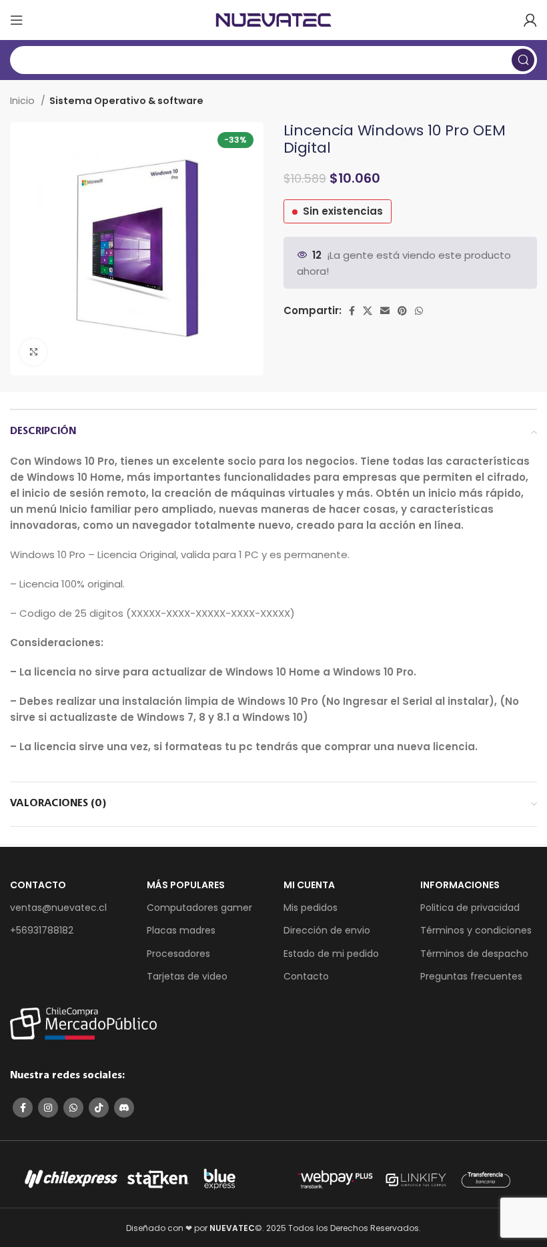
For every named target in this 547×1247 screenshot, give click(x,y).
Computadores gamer (199, 907)
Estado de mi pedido (331, 953)
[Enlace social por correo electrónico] (385, 310)
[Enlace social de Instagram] (48, 1108)
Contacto (306, 976)
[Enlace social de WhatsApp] (419, 310)
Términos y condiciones (476, 930)
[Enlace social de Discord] (124, 1108)
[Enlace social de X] (367, 310)
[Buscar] (523, 60)
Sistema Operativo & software (126, 100)
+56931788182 (41, 930)
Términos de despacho (474, 953)
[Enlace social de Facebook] (352, 310)
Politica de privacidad (470, 907)
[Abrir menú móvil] (16, 20)
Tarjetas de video (187, 976)
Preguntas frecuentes (471, 976)
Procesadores (178, 953)
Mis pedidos (311, 907)
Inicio (23, 100)
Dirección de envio (327, 930)
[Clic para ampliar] (33, 352)
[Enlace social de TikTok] (99, 1108)
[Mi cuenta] (530, 20)
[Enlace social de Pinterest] (402, 310)
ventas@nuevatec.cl (58, 907)
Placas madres (181, 930)
